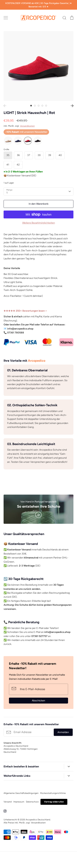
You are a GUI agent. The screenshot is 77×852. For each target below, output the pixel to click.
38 (39, 155)
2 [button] (35, 105)
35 (7, 155)
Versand (8, 801)
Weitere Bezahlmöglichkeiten (38, 222)
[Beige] (8, 140)
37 (28, 155)
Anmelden (63, 732)
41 (7, 164)
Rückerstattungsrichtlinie (53, 793)
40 (60, 155)
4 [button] (42, 105)
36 (18, 155)
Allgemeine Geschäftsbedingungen (21, 793)
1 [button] (31, 105)
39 (49, 155)
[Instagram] (5, 811)
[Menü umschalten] (6, 17)
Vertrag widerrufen (54, 801)
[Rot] (27, 140)
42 (18, 164)
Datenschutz (32, 801)
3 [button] (38, 105)
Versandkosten (27, 125)
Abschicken (38, 700)
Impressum (18, 801)
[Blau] (18, 140)
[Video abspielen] (38, 514)
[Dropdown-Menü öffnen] (68, 766)
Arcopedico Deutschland (38, 819)
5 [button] (46, 105)
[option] (38, 66)
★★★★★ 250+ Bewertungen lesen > (25, 310)
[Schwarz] (37, 140)
